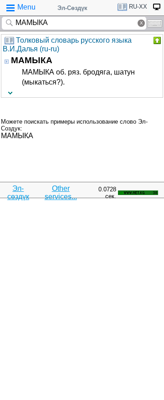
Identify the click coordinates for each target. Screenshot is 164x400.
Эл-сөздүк (18, 192)
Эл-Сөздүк (72, 8)
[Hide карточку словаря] (156, 40)
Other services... (61, 192)
